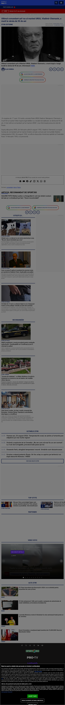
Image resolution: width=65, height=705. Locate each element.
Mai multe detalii (38, 671)
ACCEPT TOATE (33, 696)
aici (2, 678)
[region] (32, 684)
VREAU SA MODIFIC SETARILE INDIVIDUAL (32, 700)
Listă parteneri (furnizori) (6, 692)
